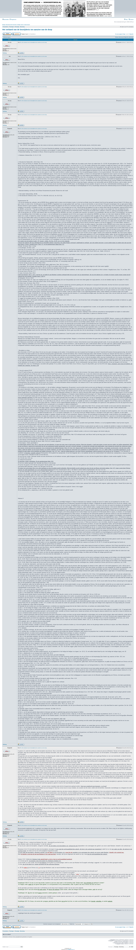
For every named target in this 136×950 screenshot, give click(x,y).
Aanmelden (6, 19)
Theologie (11, 26)
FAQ (126, 19)
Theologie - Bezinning (20, 26)
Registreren (13, 19)
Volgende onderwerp (128, 37)
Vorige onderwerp (119, 37)
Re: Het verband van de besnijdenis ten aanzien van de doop (33, 42)
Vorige (123, 34)
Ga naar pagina (118, 34)
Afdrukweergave (7, 37)
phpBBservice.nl (70, 949)
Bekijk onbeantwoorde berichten (9, 24)
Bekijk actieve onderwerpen (23, 24)
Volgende (131, 34)
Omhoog (5, 53)
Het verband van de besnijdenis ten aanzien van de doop (27, 30)
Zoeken (132, 19)
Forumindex (5, 26)
